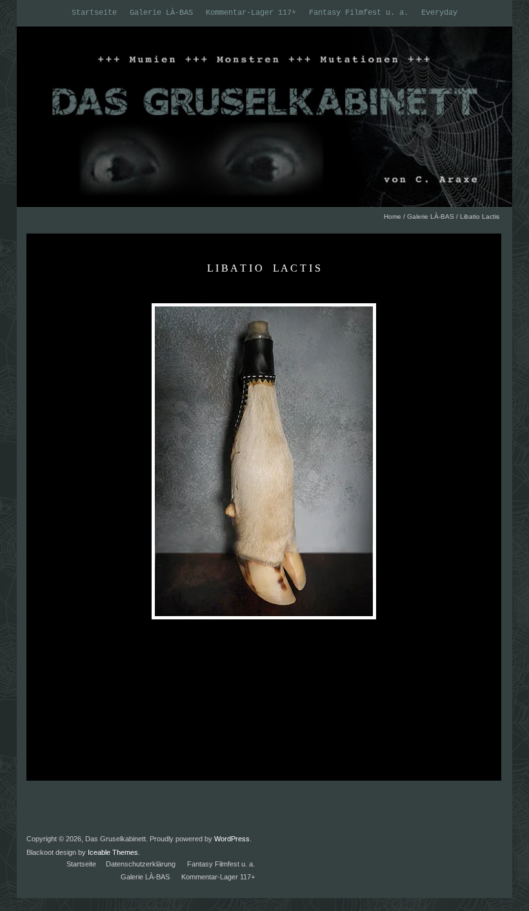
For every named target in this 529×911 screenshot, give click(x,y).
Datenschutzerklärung (140, 864)
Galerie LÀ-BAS (161, 12)
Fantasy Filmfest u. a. (358, 12)
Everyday (439, 12)
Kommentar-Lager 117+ (251, 12)
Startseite (94, 12)
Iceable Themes (113, 852)
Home (392, 216)
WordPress (232, 839)
